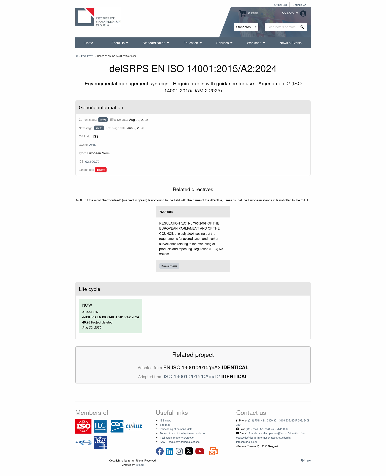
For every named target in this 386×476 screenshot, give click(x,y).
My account (290, 13)
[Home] (76, 56)
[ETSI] (83, 442)
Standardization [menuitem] (154, 42)
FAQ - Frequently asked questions (180, 442)
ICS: (81, 161)
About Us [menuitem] (118, 42)
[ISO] (83, 426)
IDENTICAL (235, 367)
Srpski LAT (280, 5)
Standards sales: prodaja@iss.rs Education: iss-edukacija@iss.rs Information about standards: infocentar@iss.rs (270, 437)
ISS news (165, 420)
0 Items (253, 13)
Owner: (83, 145)
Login (307, 460)
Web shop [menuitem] (254, 42)
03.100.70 (92, 161)
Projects (87, 56)
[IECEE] (100, 442)
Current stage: (88, 119)
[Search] (302, 27)
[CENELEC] (134, 426)
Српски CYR (301, 5)
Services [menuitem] (222, 42)
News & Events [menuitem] (291, 42)
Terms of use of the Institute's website (182, 433)
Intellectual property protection (177, 437)
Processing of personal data (176, 429)
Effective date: (119, 119)
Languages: (86, 170)
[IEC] (100, 426)
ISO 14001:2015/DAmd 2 (192, 376)
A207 (93, 144)
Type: (82, 153)
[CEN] (117, 426)
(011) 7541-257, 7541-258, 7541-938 (266, 429)
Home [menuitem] (88, 42)
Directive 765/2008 (169, 265)
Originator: (85, 136)
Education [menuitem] (191, 42)
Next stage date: (116, 128)
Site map (165, 425)
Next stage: (86, 128)
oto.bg (140, 465)
